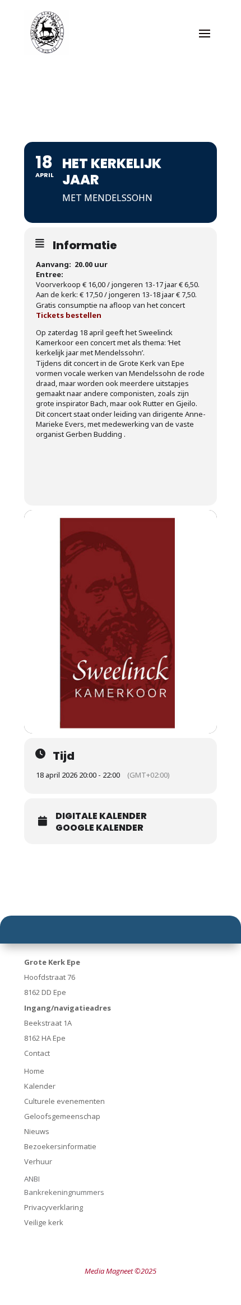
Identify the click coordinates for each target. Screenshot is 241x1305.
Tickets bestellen (68, 315)
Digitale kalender (101, 816)
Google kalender (99, 828)
